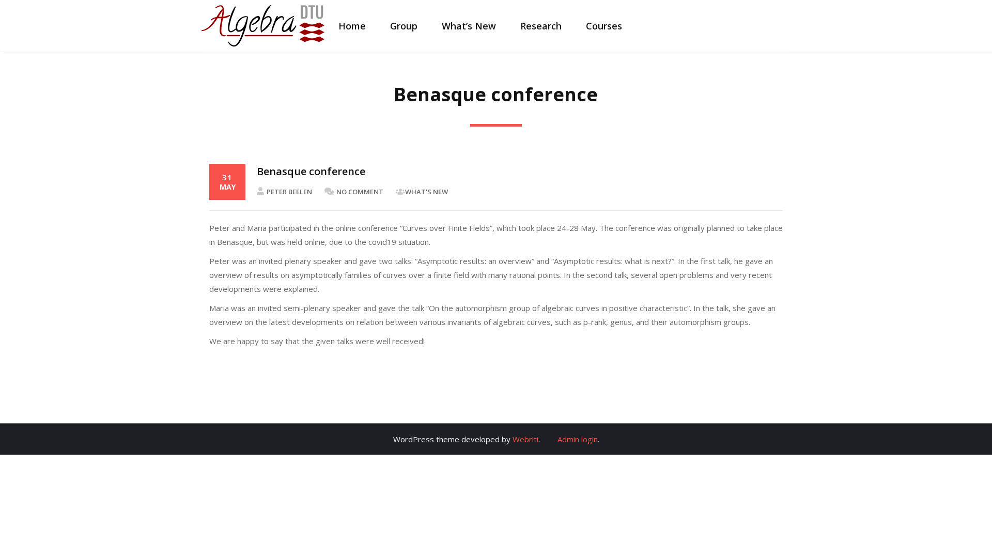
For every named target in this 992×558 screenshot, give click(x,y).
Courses (604, 26)
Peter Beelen (289, 191)
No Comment (359, 191)
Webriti (525, 439)
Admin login (577, 439)
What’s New (469, 26)
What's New (426, 191)
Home (352, 26)
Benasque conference (311, 171)
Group (403, 26)
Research (541, 26)
